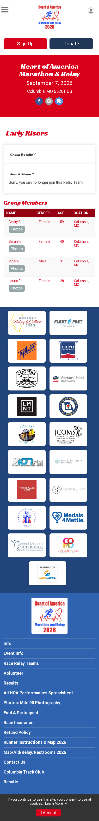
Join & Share (20, 174)
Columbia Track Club (24, 772)
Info (8, 643)
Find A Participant (21, 712)
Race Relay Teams (21, 663)
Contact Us (14, 762)
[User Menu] (91, 10)
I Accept (48, 812)
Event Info (14, 653)
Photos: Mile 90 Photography (32, 702)
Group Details (21, 154)
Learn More (54, 804)
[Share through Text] (59, 101)
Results (11, 683)
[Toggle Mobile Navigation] (5, 10)
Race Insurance (18, 722)
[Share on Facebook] (39, 101)
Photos (17, 229)
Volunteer (13, 673)
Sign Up (25, 44)
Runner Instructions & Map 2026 (35, 742)
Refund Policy (17, 732)
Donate (71, 44)
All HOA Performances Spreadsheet (38, 693)
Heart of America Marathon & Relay (49, 69)
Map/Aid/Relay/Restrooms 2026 (35, 752)
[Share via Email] (49, 101)
